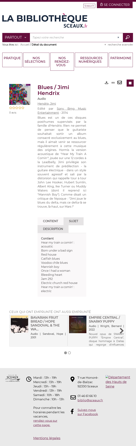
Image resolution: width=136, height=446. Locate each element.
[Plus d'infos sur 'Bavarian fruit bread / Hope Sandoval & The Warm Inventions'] (19, 324)
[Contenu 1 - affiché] (65, 352)
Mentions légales (46, 438)
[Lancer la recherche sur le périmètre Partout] (128, 37)
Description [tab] (53, 229)
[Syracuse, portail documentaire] (44, 20)
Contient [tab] (50, 221)
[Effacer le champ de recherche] (118, 37)
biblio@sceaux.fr (88, 400)
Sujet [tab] (73, 221)
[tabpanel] (62, 265)
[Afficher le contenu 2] (69, 352)
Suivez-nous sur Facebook (88, 412)
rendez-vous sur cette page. (45, 423)
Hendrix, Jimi (47, 103)
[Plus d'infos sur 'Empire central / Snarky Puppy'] (77, 324)
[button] (19, 94)
